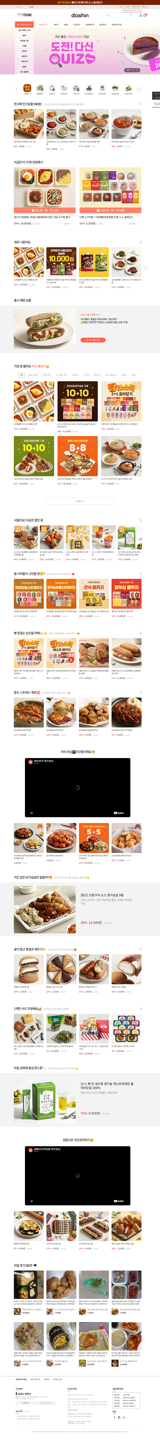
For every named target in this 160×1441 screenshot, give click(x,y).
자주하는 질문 (57, 1379)
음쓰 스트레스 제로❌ (42, 692)
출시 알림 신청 (94, 340)
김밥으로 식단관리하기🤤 (78, 1140)
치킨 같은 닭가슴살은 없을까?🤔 (51, 877)
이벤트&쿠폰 (117, 24)
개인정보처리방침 (21, 1379)
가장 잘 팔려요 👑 (31, 366)
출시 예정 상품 (22, 300)
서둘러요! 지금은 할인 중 (28, 520)
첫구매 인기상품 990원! (48, 104)
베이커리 (24, 56)
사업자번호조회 (72, 1410)
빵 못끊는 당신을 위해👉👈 (47, 633)
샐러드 (24, 35)
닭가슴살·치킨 (24, 40)
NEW (66, 24)
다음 (138, 89)
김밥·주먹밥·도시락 (24, 30)
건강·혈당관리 (24, 72)
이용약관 (46, 1379)
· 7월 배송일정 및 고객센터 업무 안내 (28, 1419)
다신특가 (76, 24)
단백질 (24, 46)
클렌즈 (24, 66)
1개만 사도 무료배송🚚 (41, 1008)
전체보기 (80, 501)
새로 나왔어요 (22, 242)
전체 (21, 375)
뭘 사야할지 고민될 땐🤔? (44, 573)
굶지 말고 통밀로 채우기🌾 (45, 949)
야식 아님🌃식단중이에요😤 (78, 751)
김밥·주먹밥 (32, 375)
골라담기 (102, 24)
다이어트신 (19, 7)
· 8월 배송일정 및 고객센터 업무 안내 (28, 1416)
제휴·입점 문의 (35, 1379)
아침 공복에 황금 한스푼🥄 (46, 1068)
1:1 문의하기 (25, 1403)
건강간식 (24, 51)
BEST (56, 24)
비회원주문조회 (136, 6)
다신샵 (31, 7)
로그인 (121, 6)
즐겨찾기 (145, 6)
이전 (16, 89)
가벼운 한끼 (24, 61)
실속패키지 (90, 24)
